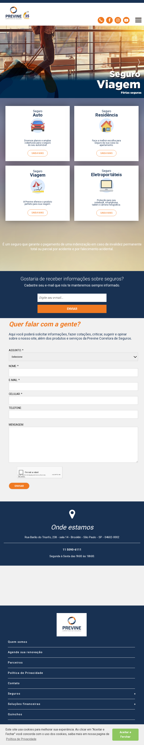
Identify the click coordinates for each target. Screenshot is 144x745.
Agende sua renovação (25, 652)
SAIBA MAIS (38, 153)
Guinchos (15, 714)
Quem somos (17, 642)
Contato (14, 683)
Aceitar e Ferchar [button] (125, 734)
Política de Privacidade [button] (21, 739)
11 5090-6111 (101, 20)
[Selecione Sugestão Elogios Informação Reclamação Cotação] (73, 357)
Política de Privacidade (25, 673)
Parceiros (15, 662)
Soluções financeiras (24, 704)
